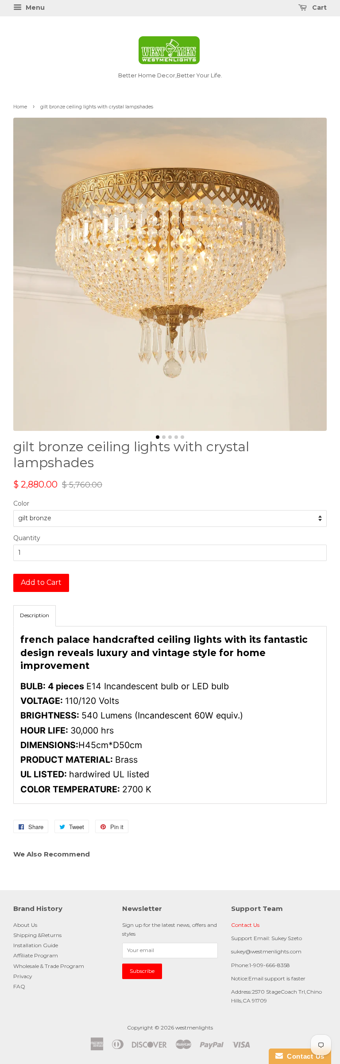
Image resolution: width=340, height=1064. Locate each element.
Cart (318, 8)
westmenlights (194, 1027)
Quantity (26, 538)
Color (21, 503)
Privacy (22, 976)
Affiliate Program (35, 955)
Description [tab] (34, 615)
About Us (25, 925)
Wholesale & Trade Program (48, 966)
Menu (34, 8)
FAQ (19, 986)
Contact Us (245, 925)
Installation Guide (35, 945)
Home (20, 107)
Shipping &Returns (37, 935)
